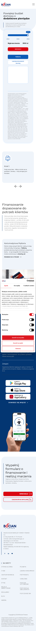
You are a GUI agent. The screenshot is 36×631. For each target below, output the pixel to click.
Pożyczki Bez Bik (25, 593)
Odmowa (18, 348)
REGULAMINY (5, 592)
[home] (6, 4)
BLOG (3, 596)
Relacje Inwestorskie (5, 587)
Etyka (3, 583)
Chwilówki (23, 579)
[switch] (31, 319)
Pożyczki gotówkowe (24, 583)
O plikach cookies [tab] (29, 285)
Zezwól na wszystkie (18, 337)
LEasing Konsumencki (27, 570)
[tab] (18, 57)
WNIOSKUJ (18, 49)
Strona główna (6, 566)
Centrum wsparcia (7, 574)
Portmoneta (24, 574)
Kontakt (4, 579)
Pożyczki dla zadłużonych (24, 589)
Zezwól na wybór (18, 343)
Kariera (3, 600)
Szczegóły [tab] (17, 285)
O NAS (3, 570)
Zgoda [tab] (6, 285)
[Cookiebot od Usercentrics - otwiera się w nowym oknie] (26, 281)
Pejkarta (23, 566)
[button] (33, 4)
